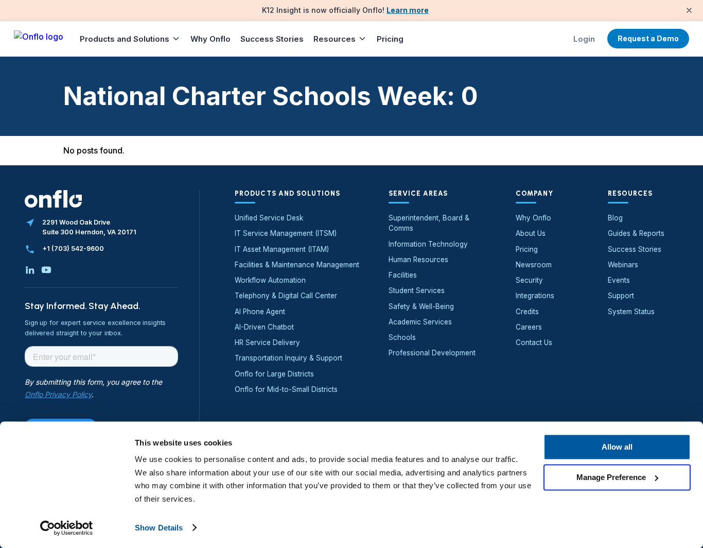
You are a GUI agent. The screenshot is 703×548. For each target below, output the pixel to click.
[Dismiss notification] (689, 10)
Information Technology (428, 244)
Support (621, 296)
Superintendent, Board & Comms (429, 223)
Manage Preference (611, 477)
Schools (402, 337)
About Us (531, 233)
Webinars (623, 265)
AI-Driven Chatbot (264, 327)
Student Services (417, 290)
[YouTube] (46, 270)
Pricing (390, 39)
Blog (615, 218)
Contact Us (534, 342)
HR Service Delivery (267, 342)
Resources (334, 39)
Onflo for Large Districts (274, 374)
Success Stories (272, 39)
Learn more (407, 10)
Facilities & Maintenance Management (297, 265)
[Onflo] (38, 38)
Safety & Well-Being (421, 306)
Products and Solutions (124, 39)
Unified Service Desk (269, 218)
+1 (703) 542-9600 (73, 248)
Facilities (403, 275)
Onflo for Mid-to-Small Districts (286, 389)
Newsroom (534, 265)
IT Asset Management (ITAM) (282, 249)
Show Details (159, 527)
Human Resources (418, 259)
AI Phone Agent (260, 311)
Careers (529, 327)
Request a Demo (648, 38)
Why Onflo (210, 39)
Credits (527, 311)
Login (584, 39)
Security (529, 280)
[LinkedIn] (30, 270)
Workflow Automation (270, 280)
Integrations (535, 296)
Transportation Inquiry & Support (288, 358)
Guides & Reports (636, 233)
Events (619, 280)
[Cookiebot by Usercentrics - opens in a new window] (67, 528)
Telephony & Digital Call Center (286, 296)
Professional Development (432, 353)
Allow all (617, 446)
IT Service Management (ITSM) (286, 233)
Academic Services (420, 322)
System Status (631, 311)
